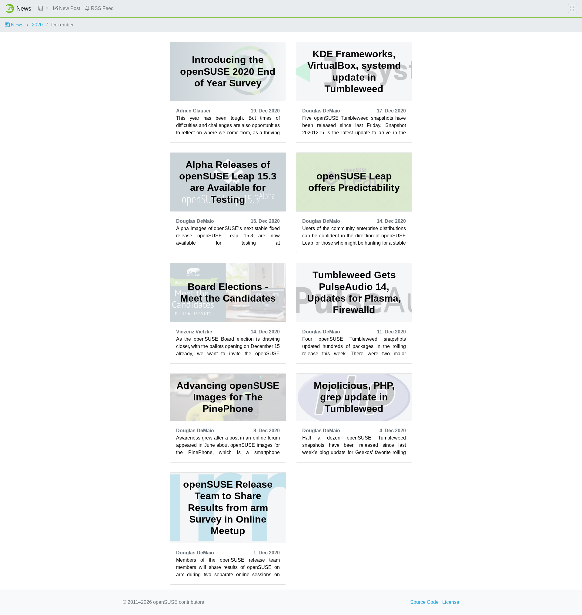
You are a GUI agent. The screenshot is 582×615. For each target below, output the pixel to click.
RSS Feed (102, 8)
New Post (69, 8)
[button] (43, 8)
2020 (37, 24)
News (16, 24)
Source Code (424, 602)
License (450, 602)
